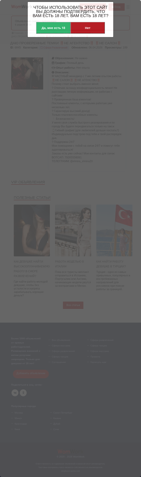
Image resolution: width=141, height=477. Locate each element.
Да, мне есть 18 (53, 28)
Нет (87, 28)
